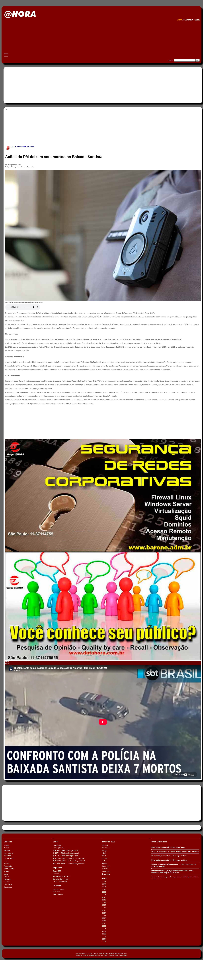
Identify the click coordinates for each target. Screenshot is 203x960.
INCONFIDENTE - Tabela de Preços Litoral (69, 861)
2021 (104, 895)
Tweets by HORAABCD (12, 827)
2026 (104, 881)
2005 (104, 936)
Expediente (57, 845)
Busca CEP (57, 871)
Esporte (6, 863)
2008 (104, 929)
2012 (104, 918)
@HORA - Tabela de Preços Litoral (66, 853)
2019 (104, 900)
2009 (104, 926)
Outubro (105, 869)
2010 (104, 923)
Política (6, 848)
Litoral (13, 147)
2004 (104, 939)
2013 (104, 915)
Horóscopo (8, 887)
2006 (104, 934)
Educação (7, 879)
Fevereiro (105, 848)
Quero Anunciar (58, 889)
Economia (7, 856)
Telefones (56, 892)
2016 (104, 908)
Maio (104, 856)
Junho (104, 858)
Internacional (8, 853)
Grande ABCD (9, 858)
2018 (104, 902)
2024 (104, 887)
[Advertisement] (73, 39)
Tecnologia (8, 866)
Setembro (105, 866)
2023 (104, 889)
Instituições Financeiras (61, 876)
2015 (104, 910)
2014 (104, 913)
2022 (104, 892)
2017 (104, 905)
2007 (104, 931)
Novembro (106, 871)
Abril (103, 853)
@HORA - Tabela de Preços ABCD (65, 850)
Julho (104, 861)
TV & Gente (8, 884)
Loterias (56, 874)
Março (104, 850)
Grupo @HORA (58, 848)
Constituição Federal (60, 879)
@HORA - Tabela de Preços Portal (65, 856)
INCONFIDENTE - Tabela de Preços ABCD (68, 858)
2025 (104, 884)
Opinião (6, 845)
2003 (104, 942)
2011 (104, 921)
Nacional (7, 850)
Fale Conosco (58, 894)
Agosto (104, 863)
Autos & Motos (9, 869)
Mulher (6, 871)
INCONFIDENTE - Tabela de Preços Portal (68, 863)
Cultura (6, 877)
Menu (6, 56)
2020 (104, 897)
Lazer (6, 874)
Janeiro (105, 845)
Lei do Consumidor (60, 881)
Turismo (7, 882)
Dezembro (106, 874)
